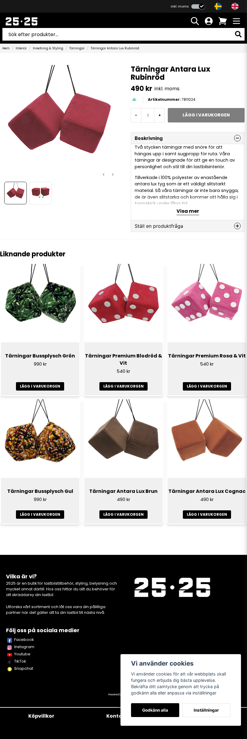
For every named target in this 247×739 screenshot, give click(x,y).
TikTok (20, 661)
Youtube (22, 654)
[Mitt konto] (209, 21)
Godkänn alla (155, 710)
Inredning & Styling (48, 48)
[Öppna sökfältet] (195, 21)
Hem (6, 48)
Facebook (24, 639)
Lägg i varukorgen (40, 386)
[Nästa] (112, 174)
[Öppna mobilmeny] (236, 21)
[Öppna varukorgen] (223, 21)
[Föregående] (103, 174)
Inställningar (206, 710)
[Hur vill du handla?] (198, 6)
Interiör (21, 48)
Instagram (24, 647)
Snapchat (23, 668)
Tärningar (77, 48)
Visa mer (188, 211)
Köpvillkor (41, 716)
